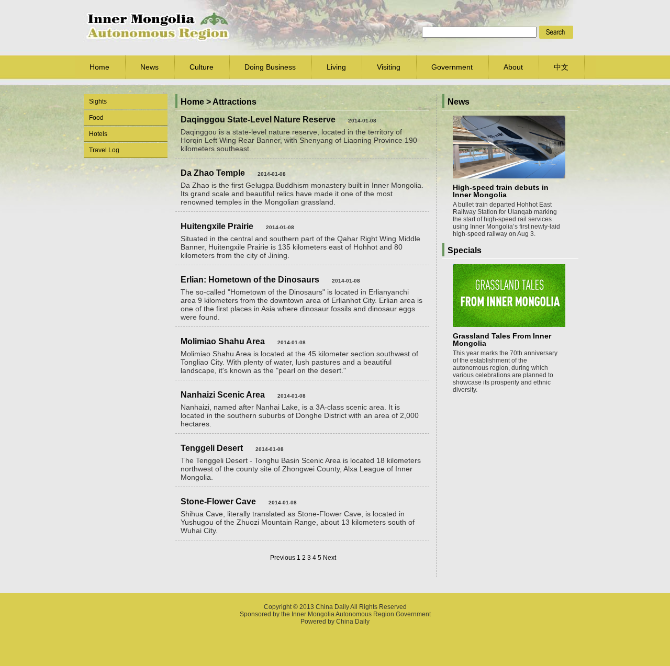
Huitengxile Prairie (217, 226)
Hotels (98, 134)
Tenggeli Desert (212, 448)
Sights (98, 101)
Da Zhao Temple (213, 172)
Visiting (388, 67)
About (513, 67)
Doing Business (270, 67)
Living (336, 67)
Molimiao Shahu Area (223, 341)
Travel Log (104, 150)
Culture (201, 67)
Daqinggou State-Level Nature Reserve (258, 119)
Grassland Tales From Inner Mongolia (502, 339)
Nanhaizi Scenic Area (223, 394)
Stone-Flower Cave (218, 501)
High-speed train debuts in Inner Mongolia (501, 191)
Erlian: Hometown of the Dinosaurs (250, 279)
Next (329, 557)
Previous (282, 557)
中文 (561, 67)
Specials (465, 250)
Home (99, 67)
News (149, 67)
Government (452, 67)
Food (96, 117)
